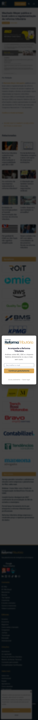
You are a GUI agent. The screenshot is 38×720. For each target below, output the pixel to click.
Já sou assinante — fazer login (19, 380)
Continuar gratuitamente (19, 371)
